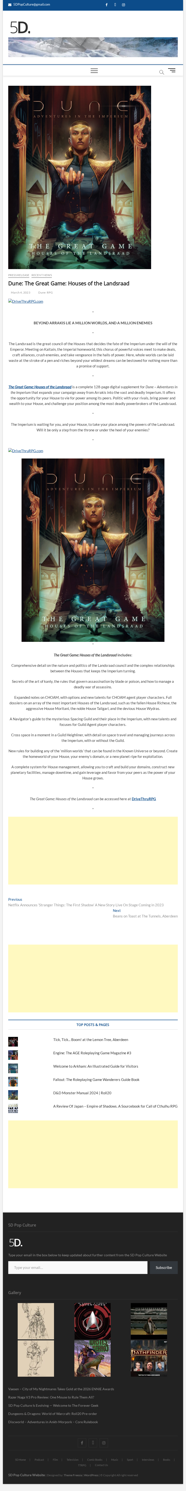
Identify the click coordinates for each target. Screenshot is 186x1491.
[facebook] (106, 5)
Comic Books (94, 1459)
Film (55, 1459)
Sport (130, 1459)
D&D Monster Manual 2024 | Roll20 (82, 1093)
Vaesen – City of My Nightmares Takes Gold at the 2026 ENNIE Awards (61, 1389)
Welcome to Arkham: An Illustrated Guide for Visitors (95, 1066)
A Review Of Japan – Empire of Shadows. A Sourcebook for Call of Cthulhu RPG (115, 1106)
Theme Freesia (73, 1475)
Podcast (39, 1459)
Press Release (19, 275)
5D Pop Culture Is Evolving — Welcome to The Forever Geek (53, 1405)
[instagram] (123, 5)
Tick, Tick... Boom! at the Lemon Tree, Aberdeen (90, 1039)
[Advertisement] (93, 851)
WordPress (91, 1475)
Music (114, 1459)
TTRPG (82, 1465)
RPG (50, 292)
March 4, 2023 (20, 292)
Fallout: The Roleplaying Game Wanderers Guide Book (96, 1079)
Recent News (41, 275)
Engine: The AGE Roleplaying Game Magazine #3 (92, 1053)
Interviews (148, 1459)
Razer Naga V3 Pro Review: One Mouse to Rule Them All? (51, 1397)
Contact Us (101, 1465)
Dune (42, 292)
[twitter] (115, 5)
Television (72, 1459)
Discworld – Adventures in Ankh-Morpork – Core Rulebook (53, 1422)
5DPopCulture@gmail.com (31, 4)
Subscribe (164, 1267)
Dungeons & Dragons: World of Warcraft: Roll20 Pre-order (52, 1414)
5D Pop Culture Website (27, 1475)
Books (166, 1459)
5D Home (20, 1459)
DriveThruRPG (144, 799)
